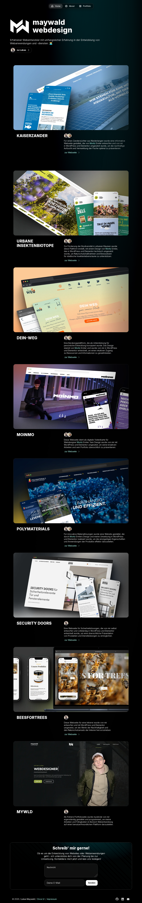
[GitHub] (117, 899)
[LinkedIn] (122, 899)
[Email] (128, 899)
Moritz (92, 143)
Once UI (40, 899)
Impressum (52, 899)
